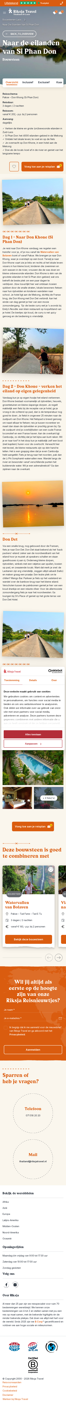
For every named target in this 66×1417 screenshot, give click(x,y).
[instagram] (15, 1285)
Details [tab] (33, 680)
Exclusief (44, 82)
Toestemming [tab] (11, 680)
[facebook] (6, 1285)
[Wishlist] (54, 13)
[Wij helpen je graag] (61, 3)
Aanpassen (31, 743)
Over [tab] (54, 680)
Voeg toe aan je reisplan (42, 166)
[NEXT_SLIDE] (58, 957)
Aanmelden (33, 1049)
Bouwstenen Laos (12, 19)
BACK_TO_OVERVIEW (22, 34)
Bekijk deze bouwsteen (28, 939)
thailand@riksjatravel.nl (33, 1161)
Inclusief (27, 82)
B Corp (39, 1321)
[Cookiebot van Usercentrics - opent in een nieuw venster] (48, 671)
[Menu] (4, 13)
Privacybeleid (17, 1034)
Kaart (59, 82)
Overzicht (12, 82)
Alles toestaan (33, 734)
